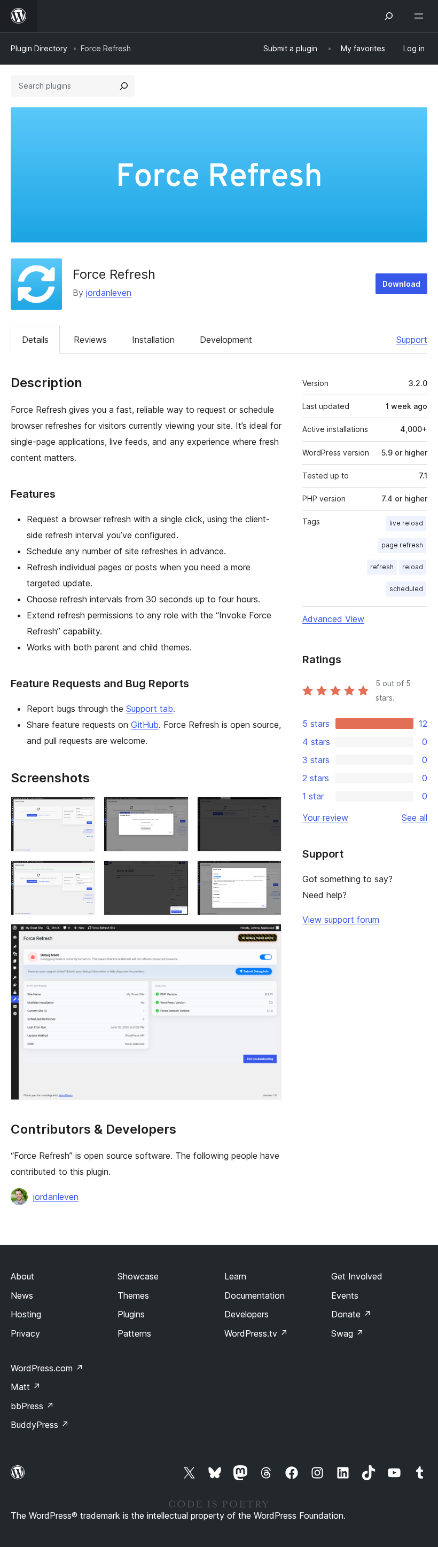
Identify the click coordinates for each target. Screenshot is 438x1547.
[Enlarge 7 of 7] (267, 938)
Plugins (131, 1314)
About (22, 1276)
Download (401, 283)
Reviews (90, 339)
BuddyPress (40, 1424)
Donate (351, 1314)
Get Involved (356, 1276)
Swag (347, 1333)
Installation (153, 339)
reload (412, 567)
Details (35, 339)
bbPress (32, 1406)
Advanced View (333, 619)
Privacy (25, 1333)
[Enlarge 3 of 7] (267, 811)
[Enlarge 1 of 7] (80, 811)
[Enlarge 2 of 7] (174, 811)
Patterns (134, 1333)
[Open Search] (389, 16)
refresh (382, 567)
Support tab (149, 708)
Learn (235, 1276)
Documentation (254, 1295)
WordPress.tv (256, 1333)
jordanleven (108, 292)
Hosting (26, 1314)
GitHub (145, 724)
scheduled (406, 589)
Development (226, 339)
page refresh (402, 545)
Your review (325, 817)
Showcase (138, 1276)
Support (411, 339)
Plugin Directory (39, 48)
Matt (26, 1386)
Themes (133, 1295)
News (22, 1295)
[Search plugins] (124, 86)
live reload (406, 523)
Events (344, 1295)
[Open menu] (421, 16)
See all (414, 817)
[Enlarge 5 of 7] (174, 874)
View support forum (340, 919)
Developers (246, 1314)
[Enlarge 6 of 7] (267, 874)
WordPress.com (47, 1368)
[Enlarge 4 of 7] (80, 874)
